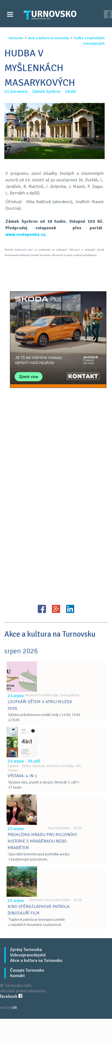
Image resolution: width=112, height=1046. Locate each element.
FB (41, 608)
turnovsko (16, 38)
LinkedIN (70, 608)
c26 (14, 1007)
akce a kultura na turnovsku (48, 38)
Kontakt (17, 975)
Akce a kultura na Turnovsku (36, 960)
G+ (56, 608)
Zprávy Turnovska (26, 949)
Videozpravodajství (28, 955)
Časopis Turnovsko (27, 970)
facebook (9, 996)
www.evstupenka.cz (25, 234)
